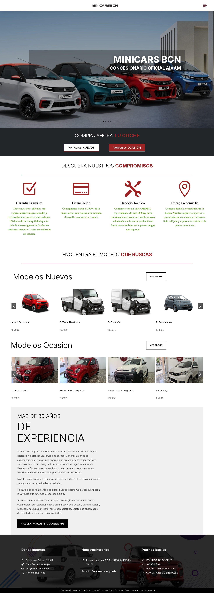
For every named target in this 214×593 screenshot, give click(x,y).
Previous (14, 306)
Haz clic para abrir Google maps (42, 523)
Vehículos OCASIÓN (127, 147)
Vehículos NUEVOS (81, 147)
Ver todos (156, 276)
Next (200, 306)
